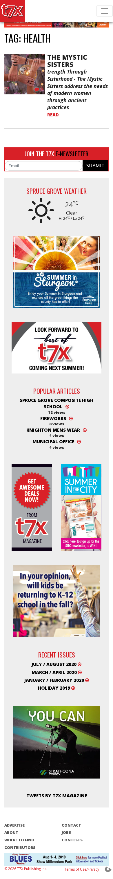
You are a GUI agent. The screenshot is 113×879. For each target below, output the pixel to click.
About (11, 832)
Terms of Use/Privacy (81, 869)
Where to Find (19, 840)
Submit (95, 165)
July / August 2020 (55, 664)
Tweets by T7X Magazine (56, 796)
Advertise (14, 825)
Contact (71, 825)
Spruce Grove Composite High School (56, 403)
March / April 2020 (55, 672)
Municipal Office (53, 441)
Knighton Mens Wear (53, 430)
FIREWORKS (53, 418)
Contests (72, 840)
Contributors (19, 847)
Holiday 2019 (54, 688)
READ (53, 115)
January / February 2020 (54, 680)
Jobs (66, 832)
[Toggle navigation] (104, 11)
